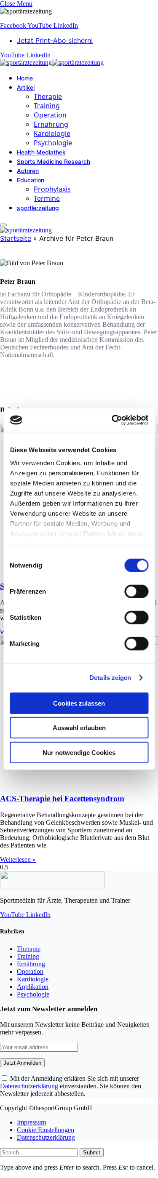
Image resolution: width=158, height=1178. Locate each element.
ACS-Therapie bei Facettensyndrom (62, 798)
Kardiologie (52, 133)
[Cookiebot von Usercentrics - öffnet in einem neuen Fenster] (112, 420)
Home (25, 78)
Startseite (15, 238)
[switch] (136, 591)
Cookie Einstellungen (45, 1129)
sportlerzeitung (38, 207)
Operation (50, 115)
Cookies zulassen (79, 702)
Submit (91, 1152)
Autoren (28, 170)
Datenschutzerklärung (29, 1086)
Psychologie (53, 142)
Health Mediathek (41, 152)
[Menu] (3, 225)
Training (47, 105)
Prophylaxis (52, 189)
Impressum (31, 1122)
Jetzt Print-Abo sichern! (55, 40)
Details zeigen (110, 677)
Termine (47, 198)
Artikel (26, 87)
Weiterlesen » (18, 859)
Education (30, 180)
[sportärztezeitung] (52, 62)
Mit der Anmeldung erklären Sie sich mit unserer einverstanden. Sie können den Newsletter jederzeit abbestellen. (70, 1086)
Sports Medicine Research (53, 161)
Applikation (32, 986)
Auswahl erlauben (79, 727)
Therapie (48, 96)
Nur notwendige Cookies (79, 752)
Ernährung (51, 124)
